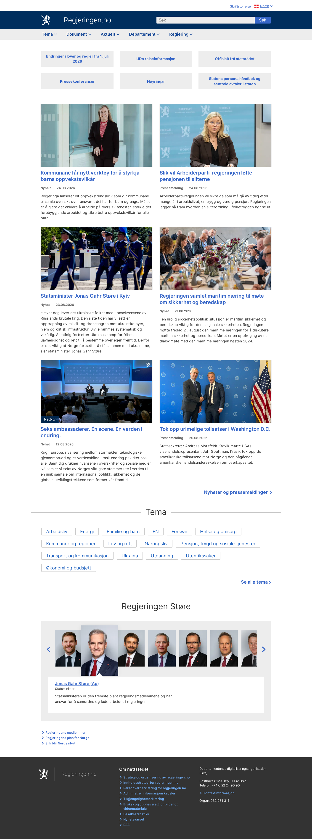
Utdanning (162, 555)
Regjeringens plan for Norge (67, 738)
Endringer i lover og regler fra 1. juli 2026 (77, 59)
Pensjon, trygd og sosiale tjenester (217, 543)
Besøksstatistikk (136, 814)
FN (156, 531)
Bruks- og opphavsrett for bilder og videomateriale (151, 806)
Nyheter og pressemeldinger (236, 492)
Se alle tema (254, 582)
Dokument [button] (77, 34)
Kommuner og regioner (70, 543)
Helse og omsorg (218, 531)
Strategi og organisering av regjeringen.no (156, 777)
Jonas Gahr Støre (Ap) (77, 683)
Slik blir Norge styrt (60, 743)
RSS (126, 825)
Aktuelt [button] (108, 34)
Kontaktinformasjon (219, 793)
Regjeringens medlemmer (65, 732)
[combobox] (205, 20)
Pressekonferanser (77, 81)
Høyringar (156, 81)
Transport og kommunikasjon (77, 555)
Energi (87, 531)
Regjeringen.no (87, 20)
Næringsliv (156, 543)
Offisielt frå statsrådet (234, 58)
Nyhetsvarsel (133, 819)
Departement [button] (142, 34)
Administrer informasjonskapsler (149, 793)
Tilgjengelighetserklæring (143, 799)
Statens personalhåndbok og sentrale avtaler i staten (234, 81)
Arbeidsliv (56, 531)
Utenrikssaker (201, 555)
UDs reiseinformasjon (155, 58)
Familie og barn (123, 531)
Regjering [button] (179, 34)
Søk (262, 20)
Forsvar (179, 531)
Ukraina (130, 555)
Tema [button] (48, 34)
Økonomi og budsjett (68, 568)
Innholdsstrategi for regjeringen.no (151, 782)
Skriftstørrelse (240, 6)
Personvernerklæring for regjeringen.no (154, 788)
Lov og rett (120, 543)
